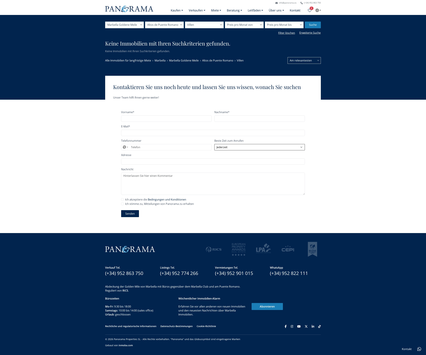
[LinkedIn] (313, 326)
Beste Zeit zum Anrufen (229, 141)
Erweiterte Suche (310, 33)
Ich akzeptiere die (155, 199)
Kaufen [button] (176, 10)
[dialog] (398, 314)
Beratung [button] (233, 10)
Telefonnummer (131, 141)
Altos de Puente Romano (217, 60)
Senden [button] (130, 213)
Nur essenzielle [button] (398, 335)
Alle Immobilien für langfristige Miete (128, 60)
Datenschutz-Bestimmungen (176, 326)
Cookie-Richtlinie (206, 326)
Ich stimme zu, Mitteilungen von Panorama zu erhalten (159, 204)
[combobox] (304, 60)
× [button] (418, 279)
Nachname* (221, 112)
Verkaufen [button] (196, 10)
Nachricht (127, 169)
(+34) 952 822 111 (289, 273)
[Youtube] (299, 326)
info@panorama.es (287, 2)
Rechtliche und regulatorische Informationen (130, 326)
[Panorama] (129, 9)
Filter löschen (286, 33)
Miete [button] (215, 10)
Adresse (126, 155)
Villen (240, 60)
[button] (397, 329)
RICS (125, 290)
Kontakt (295, 10)
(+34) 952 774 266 (179, 273)
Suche (313, 25)
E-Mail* (125, 126)
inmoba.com (126, 345)
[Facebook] (286, 326)
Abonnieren (267, 306)
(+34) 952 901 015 (234, 273)
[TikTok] (319, 326)
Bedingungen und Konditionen (167, 199)
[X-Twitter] (306, 326)
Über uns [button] (275, 10)
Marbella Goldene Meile (184, 60)
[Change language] (318, 10)
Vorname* (127, 112)
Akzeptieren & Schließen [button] (397, 343)
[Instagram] (292, 326)
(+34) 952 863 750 (312, 2)
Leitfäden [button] (254, 10)
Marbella (160, 60)
